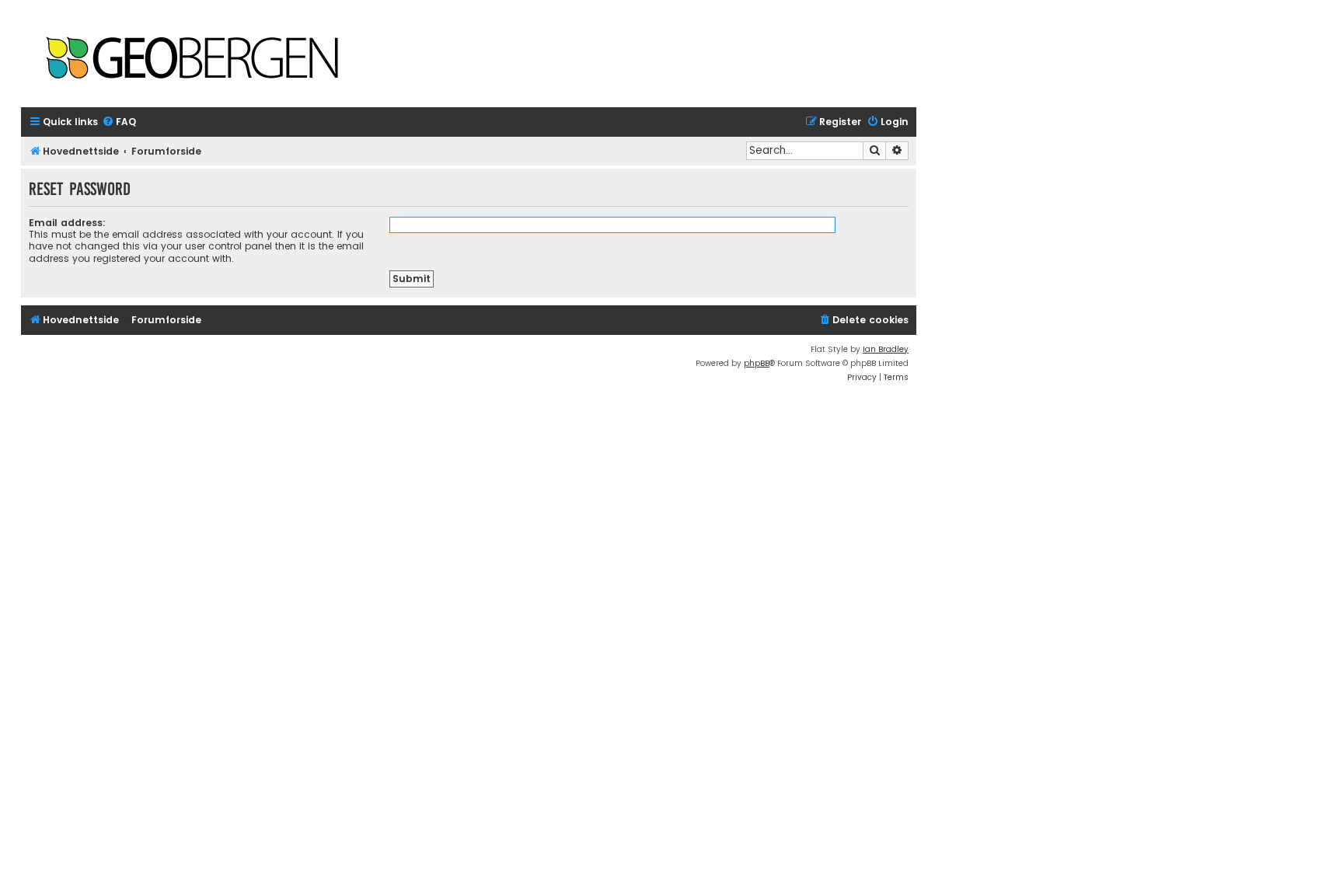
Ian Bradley (886, 349)
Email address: (67, 222)
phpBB (756, 363)
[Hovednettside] (192, 59)
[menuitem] (119, 122)
